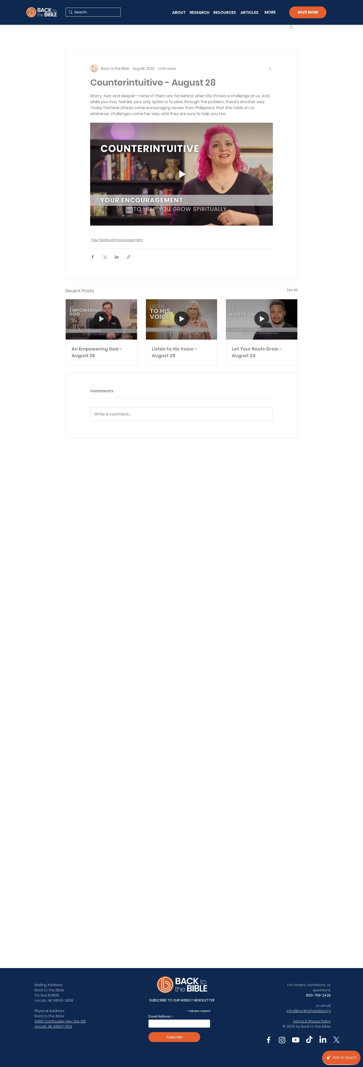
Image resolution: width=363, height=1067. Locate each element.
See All (292, 289)
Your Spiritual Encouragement (117, 239)
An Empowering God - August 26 (97, 352)
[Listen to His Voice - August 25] (181, 319)
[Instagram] (282, 1040)
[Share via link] (128, 257)
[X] (336, 1040)
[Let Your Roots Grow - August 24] (261, 319)
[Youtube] (295, 1040)
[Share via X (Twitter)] (104, 257)
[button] (291, 27)
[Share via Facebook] (92, 257)
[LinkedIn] (323, 1040)
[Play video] (181, 174)
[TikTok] (309, 1040)
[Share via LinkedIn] (116, 257)
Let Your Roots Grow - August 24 (257, 352)
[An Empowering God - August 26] (101, 319)
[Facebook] (268, 1040)
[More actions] (270, 68)
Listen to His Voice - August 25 (174, 352)
